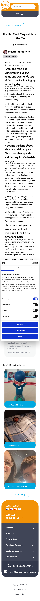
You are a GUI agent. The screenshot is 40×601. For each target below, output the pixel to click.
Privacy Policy (20, 594)
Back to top (20, 495)
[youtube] (14, 519)
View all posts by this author (17, 352)
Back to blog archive (15, 25)
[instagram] (10, 519)
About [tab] (33, 268)
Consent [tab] (7, 268)
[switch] (35, 304)
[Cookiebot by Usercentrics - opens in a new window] (30, 263)
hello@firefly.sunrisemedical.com (23, 572)
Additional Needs (10, 56)
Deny (20, 336)
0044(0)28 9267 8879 (23, 566)
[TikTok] (22, 519)
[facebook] (7, 519)
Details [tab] (20, 268)
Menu (18, 13)
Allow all (20, 324)
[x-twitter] (18, 519)
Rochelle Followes (20, 52)
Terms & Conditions (20, 589)
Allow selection (20, 330)
